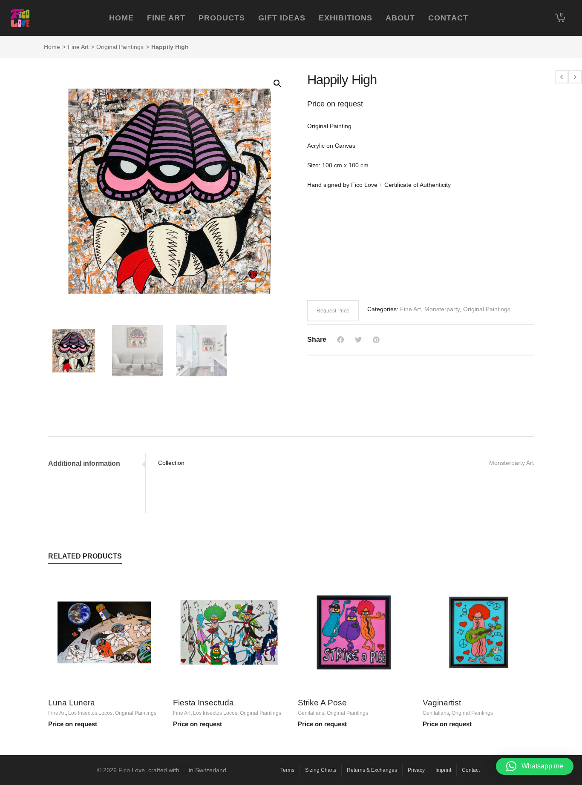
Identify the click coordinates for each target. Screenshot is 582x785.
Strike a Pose (322, 702)
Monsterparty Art (511, 462)
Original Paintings (120, 46)
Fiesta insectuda (203, 702)
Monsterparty (442, 309)
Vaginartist (442, 702)
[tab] (96, 463)
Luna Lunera (71, 702)
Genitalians (311, 713)
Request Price (333, 311)
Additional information (84, 463)
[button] (277, 83)
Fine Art (78, 46)
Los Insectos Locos (90, 713)
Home (52, 46)
